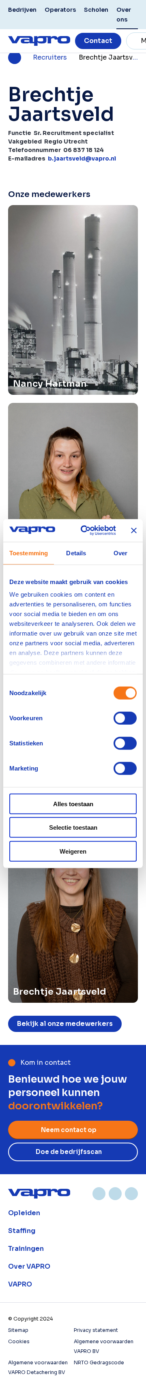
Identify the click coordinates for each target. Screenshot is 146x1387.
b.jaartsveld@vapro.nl (82, 158)
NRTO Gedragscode (99, 1362)
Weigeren (73, 851)
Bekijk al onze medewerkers (65, 1023)
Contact (98, 40)
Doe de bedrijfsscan (69, 1152)
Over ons (123, 14)
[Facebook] (131, 1193)
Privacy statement (96, 1330)
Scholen (96, 9)
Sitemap (18, 1330)
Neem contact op (69, 1130)
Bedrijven (22, 9)
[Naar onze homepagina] (39, 41)
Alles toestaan (73, 803)
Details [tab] (76, 552)
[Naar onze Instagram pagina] (115, 1193)
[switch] (125, 717)
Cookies (19, 1341)
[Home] (39, 1194)
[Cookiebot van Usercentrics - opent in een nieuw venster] (85, 530)
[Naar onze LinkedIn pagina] (98, 1193)
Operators (60, 9)
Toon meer (73, 1213)
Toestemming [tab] (28, 552)
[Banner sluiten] (134, 530)
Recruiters (50, 57)
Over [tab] (120, 552)
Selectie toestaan (73, 827)
